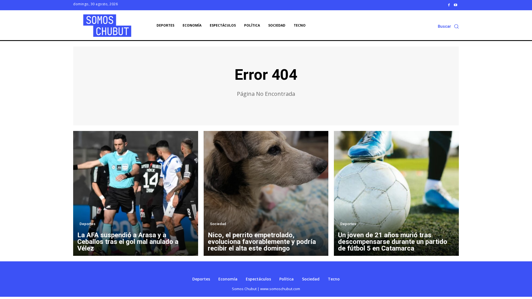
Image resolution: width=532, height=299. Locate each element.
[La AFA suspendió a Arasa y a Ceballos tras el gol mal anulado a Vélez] (135, 193)
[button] (448, 26)
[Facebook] (449, 5)
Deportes (87, 224)
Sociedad (218, 224)
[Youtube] (455, 5)
